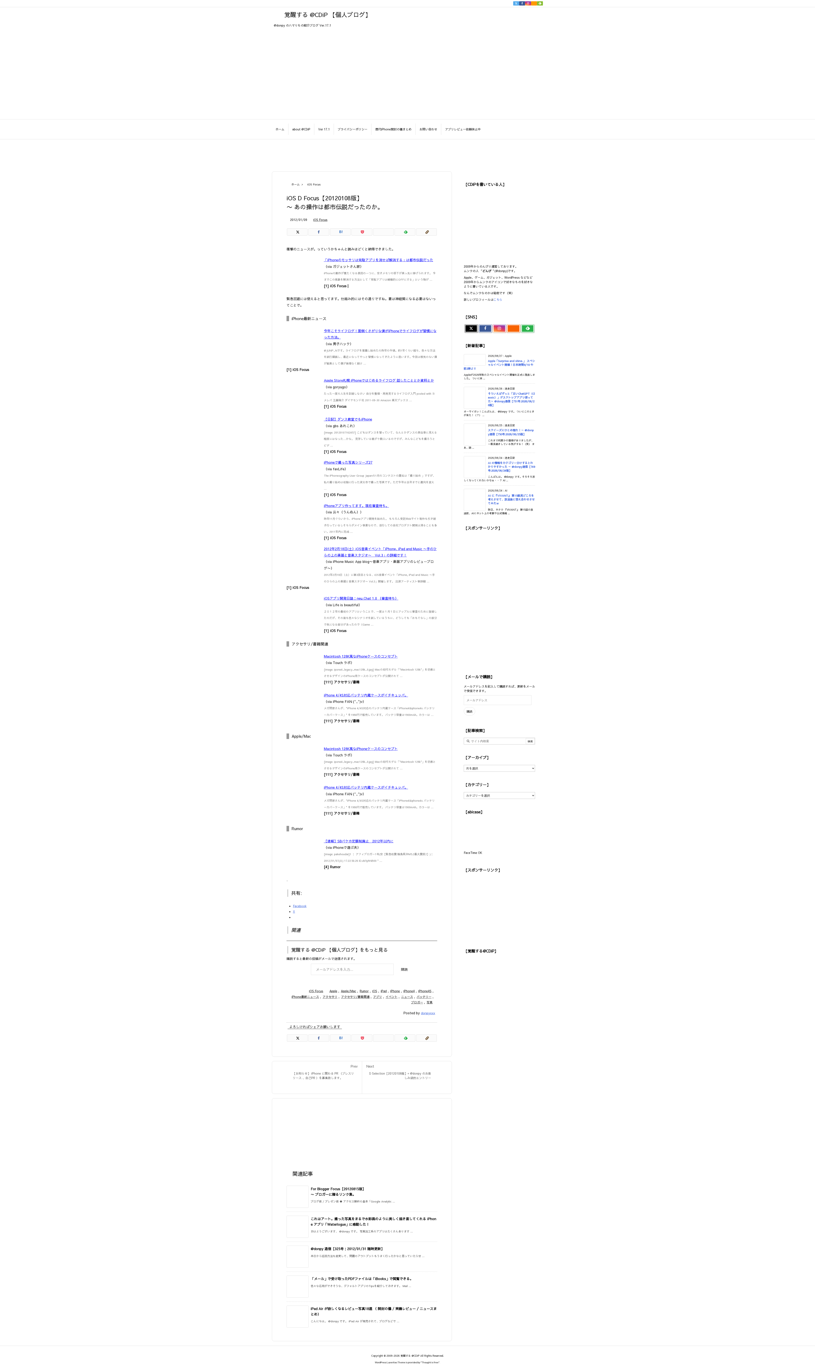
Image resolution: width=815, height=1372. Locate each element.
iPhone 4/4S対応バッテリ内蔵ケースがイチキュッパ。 (366, 695)
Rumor (364, 991)
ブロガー (417, 1002)
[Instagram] (528, 3)
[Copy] (426, 232)
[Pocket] (361, 232)
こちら (497, 299)
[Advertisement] (407, 153)
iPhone (395, 991)
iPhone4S (424, 991)
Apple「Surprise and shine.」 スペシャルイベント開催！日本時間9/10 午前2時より (499, 364)
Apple (333, 991)
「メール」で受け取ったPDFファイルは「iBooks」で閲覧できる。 (362, 1278)
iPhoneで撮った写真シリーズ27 (348, 462)
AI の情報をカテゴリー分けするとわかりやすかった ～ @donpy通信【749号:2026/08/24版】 (511, 466)
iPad (384, 991)
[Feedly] (540, 3)
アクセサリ (330, 997)
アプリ (377, 997)
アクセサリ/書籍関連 (355, 997)
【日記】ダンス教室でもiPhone (348, 419)
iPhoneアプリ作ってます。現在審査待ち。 (356, 505)
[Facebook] (522, 3)
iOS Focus (314, 184)
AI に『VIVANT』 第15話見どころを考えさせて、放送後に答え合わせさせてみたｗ (511, 499)
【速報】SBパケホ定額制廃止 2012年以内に (358, 841)
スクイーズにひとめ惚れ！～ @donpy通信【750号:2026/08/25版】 (511, 432)
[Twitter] (516, 3)
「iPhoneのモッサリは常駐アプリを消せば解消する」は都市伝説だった (378, 259)
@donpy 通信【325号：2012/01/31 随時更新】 (347, 1248)
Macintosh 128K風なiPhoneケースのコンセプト (361, 656)
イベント (392, 997)
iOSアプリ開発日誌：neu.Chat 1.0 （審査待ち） (361, 598)
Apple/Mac (348, 991)
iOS (374, 991)
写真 (430, 1002)
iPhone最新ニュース (305, 997)
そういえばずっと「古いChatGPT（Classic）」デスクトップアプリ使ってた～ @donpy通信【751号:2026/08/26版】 (511, 399)
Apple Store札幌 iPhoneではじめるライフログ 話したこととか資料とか (379, 380)
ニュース (407, 997)
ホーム (295, 184)
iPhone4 (409, 991)
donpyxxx (428, 1013)
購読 (404, 969)
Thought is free (430, 1362)
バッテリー (424, 997)
